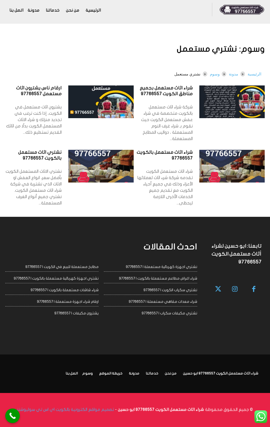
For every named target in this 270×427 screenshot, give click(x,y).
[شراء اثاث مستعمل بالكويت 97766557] (232, 166)
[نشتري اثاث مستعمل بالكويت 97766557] (101, 166)
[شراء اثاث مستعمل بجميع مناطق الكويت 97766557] (232, 101)
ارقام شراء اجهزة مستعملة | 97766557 (68, 302)
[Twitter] (218, 289)
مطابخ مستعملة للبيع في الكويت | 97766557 (62, 267)
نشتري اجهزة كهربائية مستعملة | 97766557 (161, 267)
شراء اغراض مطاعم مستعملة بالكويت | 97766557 (158, 278)
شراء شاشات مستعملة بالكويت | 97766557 (65, 290)
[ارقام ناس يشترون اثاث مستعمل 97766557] (101, 101)
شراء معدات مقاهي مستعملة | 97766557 (163, 302)
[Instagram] (234, 289)
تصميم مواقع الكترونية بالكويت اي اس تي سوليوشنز (65, 409)
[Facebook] (254, 289)
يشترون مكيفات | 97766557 (76, 313)
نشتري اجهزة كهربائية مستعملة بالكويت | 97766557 (56, 278)
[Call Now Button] (12, 416)
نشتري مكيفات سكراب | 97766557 (169, 313)
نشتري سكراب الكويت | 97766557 (170, 290)
